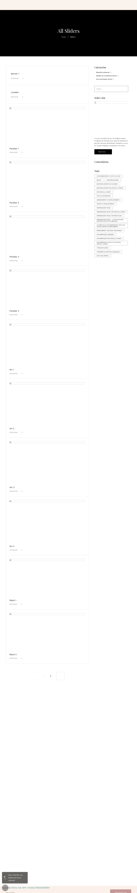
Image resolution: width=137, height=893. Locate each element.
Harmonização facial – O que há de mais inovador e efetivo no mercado (110, 220)
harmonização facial (104, 208)
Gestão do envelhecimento (106, 76)
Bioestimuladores (103, 72)
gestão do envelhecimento (105, 204)
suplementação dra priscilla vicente (109, 238)
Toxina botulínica (102, 248)
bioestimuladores (113, 180)
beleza (99, 180)
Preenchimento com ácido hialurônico (109, 230)
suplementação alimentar (105, 234)
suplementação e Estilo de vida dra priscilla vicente (109, 243)
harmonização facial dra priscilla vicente (111, 212)
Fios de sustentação (103, 196)
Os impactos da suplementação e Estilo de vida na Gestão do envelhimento (111, 225)
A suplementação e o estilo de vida (108, 176)
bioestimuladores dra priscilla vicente (110, 188)
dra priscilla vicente (104, 192)
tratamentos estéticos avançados (108, 252)
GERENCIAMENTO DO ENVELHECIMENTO (108, 200)
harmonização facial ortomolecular (109, 215)
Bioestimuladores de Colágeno (107, 184)
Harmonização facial (104, 79)
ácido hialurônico (103, 255)
